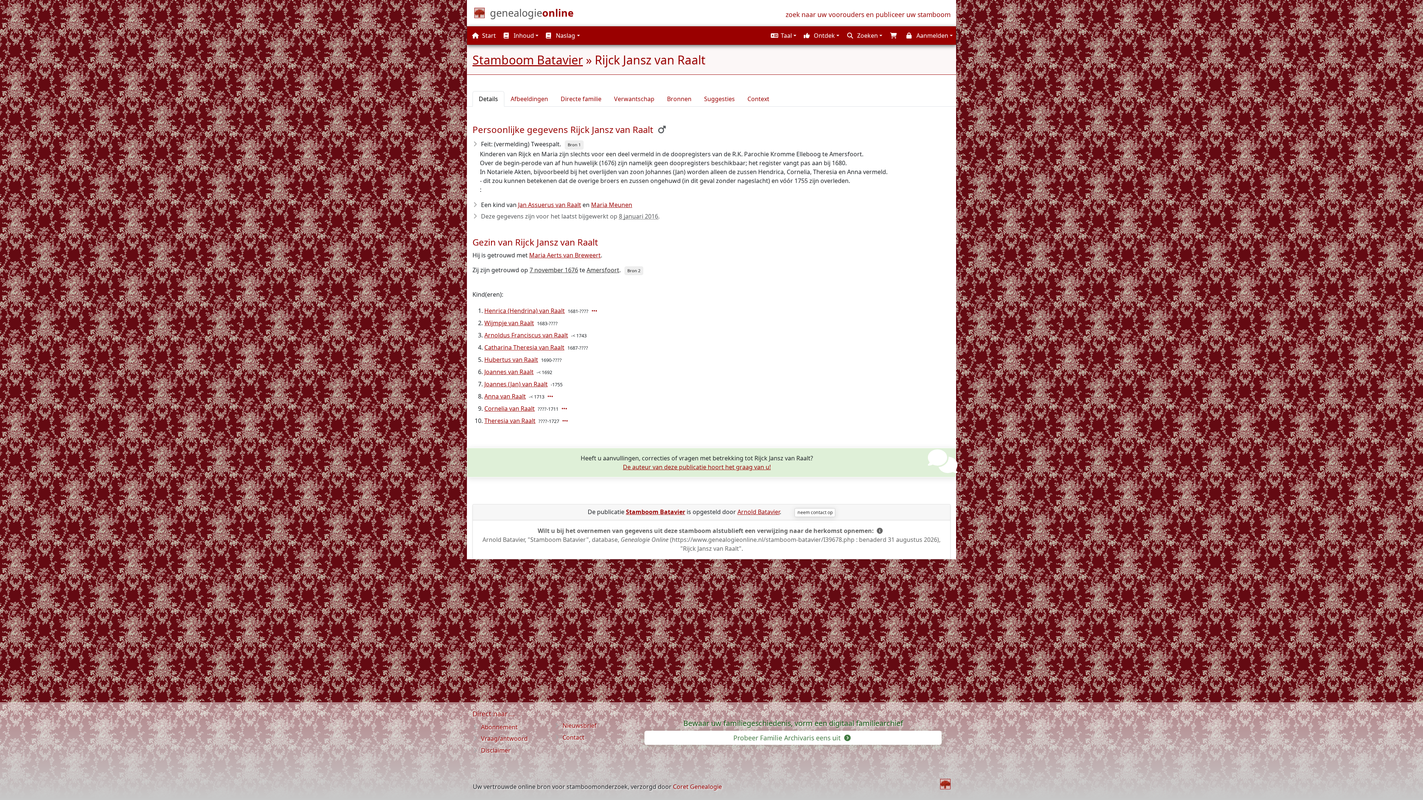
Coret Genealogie (697, 787)
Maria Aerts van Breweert (565, 255)
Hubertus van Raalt (511, 360)
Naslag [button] (564, 35)
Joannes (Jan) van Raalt (516, 384)
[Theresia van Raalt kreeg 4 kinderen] (566, 421)
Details (488, 99)
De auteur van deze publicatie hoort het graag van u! (697, 467)
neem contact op (815, 512)
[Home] (945, 784)
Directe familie (581, 99)
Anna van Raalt (505, 396)
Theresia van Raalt (509, 421)
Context (758, 99)
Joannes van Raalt (509, 372)
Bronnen (679, 99)
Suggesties (719, 99)
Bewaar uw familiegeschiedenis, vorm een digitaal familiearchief (793, 723)
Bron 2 (633, 270)
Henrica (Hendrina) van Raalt (524, 311)
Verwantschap (634, 99)
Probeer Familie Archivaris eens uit (787, 737)
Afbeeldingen (529, 99)
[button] (782, 35)
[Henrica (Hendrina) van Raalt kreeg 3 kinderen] (595, 311)
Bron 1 (574, 144)
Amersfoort (603, 270)
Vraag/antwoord (504, 738)
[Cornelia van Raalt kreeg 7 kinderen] (565, 408)
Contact (573, 737)
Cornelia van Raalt (509, 408)
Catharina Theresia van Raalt (524, 347)
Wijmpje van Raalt (509, 323)
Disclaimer (496, 750)
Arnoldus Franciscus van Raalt (526, 335)
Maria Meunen (611, 205)
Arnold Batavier (758, 512)
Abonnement (499, 727)
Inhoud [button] (523, 35)
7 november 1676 (554, 270)
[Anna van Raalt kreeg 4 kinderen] (551, 396)
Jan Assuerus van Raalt (549, 205)
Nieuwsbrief (580, 725)
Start (488, 35)
